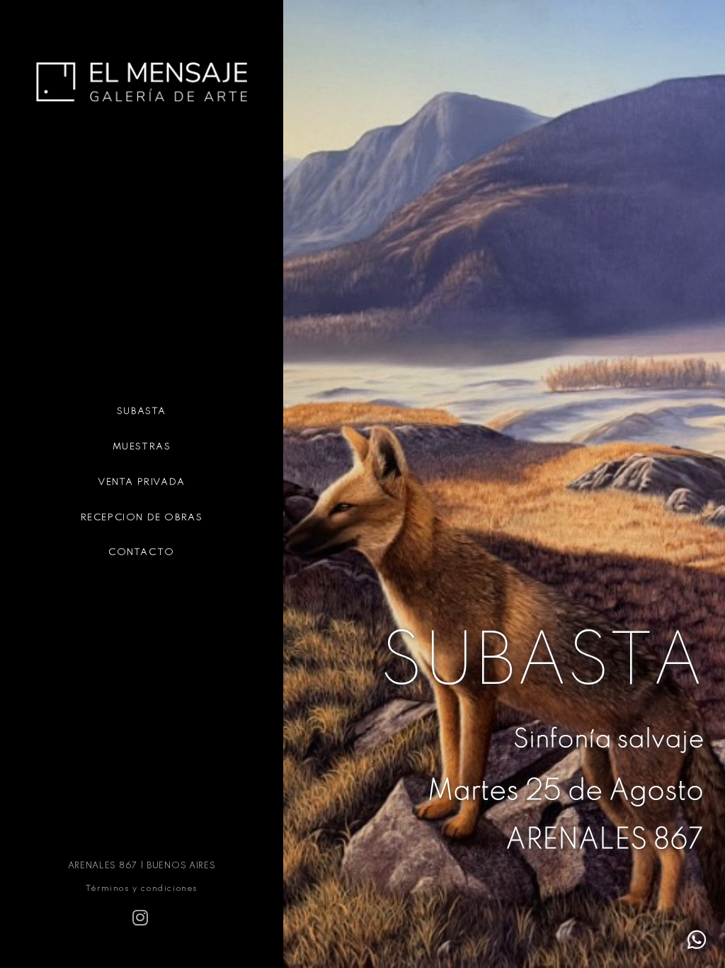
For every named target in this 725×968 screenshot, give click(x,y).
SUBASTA (141, 411)
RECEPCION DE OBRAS (142, 517)
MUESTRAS (142, 446)
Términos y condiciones (142, 888)
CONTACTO (141, 552)
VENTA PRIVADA (141, 482)
